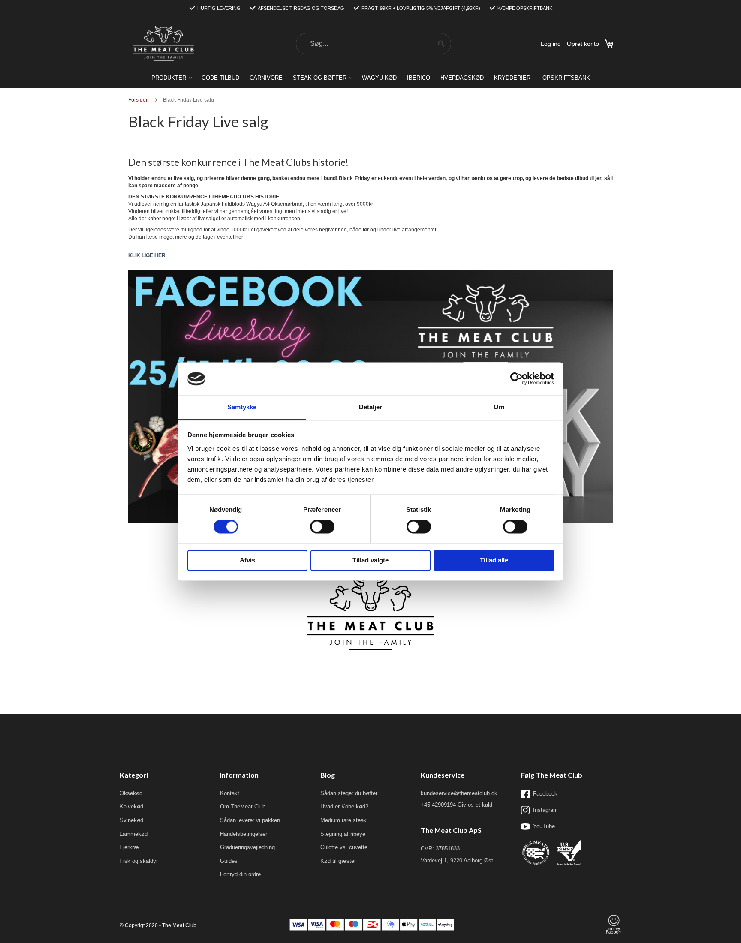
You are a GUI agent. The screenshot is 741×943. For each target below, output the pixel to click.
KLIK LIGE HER (147, 255)
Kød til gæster (338, 861)
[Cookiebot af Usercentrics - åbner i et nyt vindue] (516, 378)
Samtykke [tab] (242, 407)
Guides (229, 861)
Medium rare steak (343, 820)
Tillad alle (494, 560)
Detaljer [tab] (371, 407)
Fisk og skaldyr (139, 861)
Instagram (545, 810)
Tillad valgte (370, 560)
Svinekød (131, 820)
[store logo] (163, 44)
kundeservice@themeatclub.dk (459, 793)
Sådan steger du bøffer (348, 793)
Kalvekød (131, 806)
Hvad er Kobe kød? (344, 806)
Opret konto (583, 43)
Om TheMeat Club (242, 806)
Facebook (545, 793)
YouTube (544, 826)
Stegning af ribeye (342, 834)
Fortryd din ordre (240, 874)
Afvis (247, 560)
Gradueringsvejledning (247, 847)
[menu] (370, 78)
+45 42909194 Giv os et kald (456, 805)
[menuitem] (171, 78)
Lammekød (134, 834)
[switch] (322, 528)
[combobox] (373, 43)
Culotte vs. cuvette (343, 847)
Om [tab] (499, 407)
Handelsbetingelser (243, 834)
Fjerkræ (129, 847)
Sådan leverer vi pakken (250, 820)
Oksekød (131, 793)
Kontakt (229, 793)
